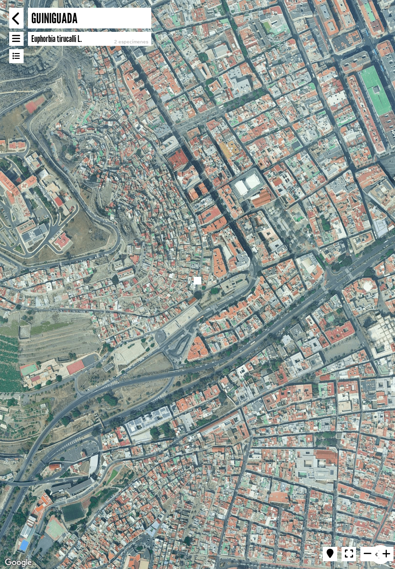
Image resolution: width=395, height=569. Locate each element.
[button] (197, 280)
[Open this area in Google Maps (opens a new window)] (18, 562)
